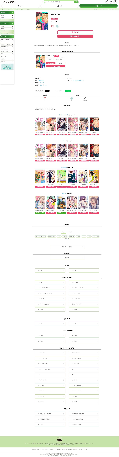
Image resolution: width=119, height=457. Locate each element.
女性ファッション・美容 (78, 287)
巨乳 (59, 236)
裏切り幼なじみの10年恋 (40, 132)
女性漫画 (74, 341)
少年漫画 (40, 335)
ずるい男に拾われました (51, 132)
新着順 (74, 323)
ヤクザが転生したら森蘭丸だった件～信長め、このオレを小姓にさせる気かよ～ (62, 132)
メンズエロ (41, 396)
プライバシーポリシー (36, 449)
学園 (73, 374)
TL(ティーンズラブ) (77, 385)
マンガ (8, 9)
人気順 (74, 270)
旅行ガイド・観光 (76, 424)
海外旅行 (74, 309)
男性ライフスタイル (77, 304)
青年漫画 (74, 335)
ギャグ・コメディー (43, 380)
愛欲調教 (94, 132)
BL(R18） (41, 401)
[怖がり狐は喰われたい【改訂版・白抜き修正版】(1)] (51, 196)
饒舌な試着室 (51, 184)
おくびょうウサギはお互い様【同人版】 (83, 210)
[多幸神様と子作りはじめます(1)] (83, 118)
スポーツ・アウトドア (43, 304)
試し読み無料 (75, 32)
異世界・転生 (75, 363)
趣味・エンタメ (76, 298)
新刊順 (40, 270)
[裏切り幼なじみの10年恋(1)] (40, 118)
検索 (76, 1)
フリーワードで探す (67, 246)
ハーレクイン (52, 236)
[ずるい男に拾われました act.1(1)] (51, 118)
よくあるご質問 (57, 449)
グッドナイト (83, 184)
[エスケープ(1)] (40, 170)
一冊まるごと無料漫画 (77, 419)
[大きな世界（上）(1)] (61, 196)
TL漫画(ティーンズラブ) (44, 413)
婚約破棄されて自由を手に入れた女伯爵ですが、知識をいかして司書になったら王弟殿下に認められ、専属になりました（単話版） (40, 210)
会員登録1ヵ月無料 (75, 36)
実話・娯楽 (75, 282)
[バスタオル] (42, 13)
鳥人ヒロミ (41, 80)
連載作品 (74, 401)
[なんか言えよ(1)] (61, 170)
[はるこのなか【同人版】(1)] (94, 196)
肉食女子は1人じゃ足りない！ (72, 210)
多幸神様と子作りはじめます (83, 132)
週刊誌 (40, 282)
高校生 (67, 238)
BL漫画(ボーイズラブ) (78, 413)
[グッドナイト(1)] (83, 170)
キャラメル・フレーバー (94, 184)
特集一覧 (67, 257)
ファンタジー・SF (43, 363)
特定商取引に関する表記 (72, 449)
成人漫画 (74, 396)
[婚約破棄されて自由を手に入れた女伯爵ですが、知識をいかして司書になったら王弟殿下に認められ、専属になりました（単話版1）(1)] (40, 196)
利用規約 (51, 449)
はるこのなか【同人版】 (94, 210)
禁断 (79, 236)
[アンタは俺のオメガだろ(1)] (73, 118)
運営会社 (80, 449)
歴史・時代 (41, 385)
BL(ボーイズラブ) (19, 9)
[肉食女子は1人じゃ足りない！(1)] (72, 196)
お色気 (65, 236)
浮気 (84, 236)
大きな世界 (61, 210)
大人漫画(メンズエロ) (43, 419)
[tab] (20, 6)
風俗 (89, 236)
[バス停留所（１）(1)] (72, 170)
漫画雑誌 (40, 424)
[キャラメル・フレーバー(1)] (94, 170)
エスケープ (40, 184)
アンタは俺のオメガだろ (72, 132)
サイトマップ (64, 449)
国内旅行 (40, 309)
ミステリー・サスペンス (44, 369)
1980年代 (72, 236)
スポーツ (74, 380)
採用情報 (85, 449)
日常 (39, 374)
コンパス (42, 82)
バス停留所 (72, 184)
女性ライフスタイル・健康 (45, 293)
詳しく (60, 63)
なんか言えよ (61, 184)
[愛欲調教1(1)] (94, 118)
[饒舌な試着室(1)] (50, 170)
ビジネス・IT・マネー (44, 287)
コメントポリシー (45, 449)
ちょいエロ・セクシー (41, 236)
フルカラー (96, 236)
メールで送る (59, 90)
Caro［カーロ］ (44, 85)
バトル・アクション (77, 358)
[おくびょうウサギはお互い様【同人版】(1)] (83, 196)
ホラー (74, 369)
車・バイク (41, 298)
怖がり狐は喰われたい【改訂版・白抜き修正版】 (51, 210)
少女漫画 (40, 341)
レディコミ (41, 391)
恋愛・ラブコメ (76, 352)
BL (12, 9)
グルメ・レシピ (76, 293)
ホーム (3, 9)
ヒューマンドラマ (42, 358)
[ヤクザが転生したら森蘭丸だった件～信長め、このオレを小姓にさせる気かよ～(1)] (62, 118)
